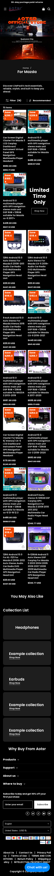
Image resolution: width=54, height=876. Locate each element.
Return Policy (26, 859)
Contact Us (26, 852)
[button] (5, 9)
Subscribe (42, 804)
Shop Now (39, 211)
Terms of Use (19, 855)
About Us (9, 852)
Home (26, 68)
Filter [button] (15, 100)
